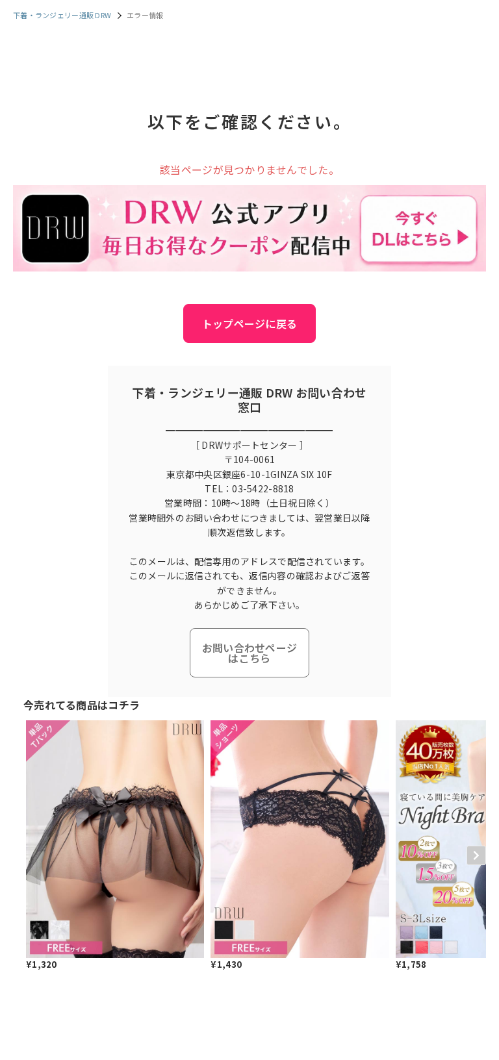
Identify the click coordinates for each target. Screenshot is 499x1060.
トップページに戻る (250, 323)
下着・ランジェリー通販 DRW (62, 15)
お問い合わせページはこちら (250, 653)
